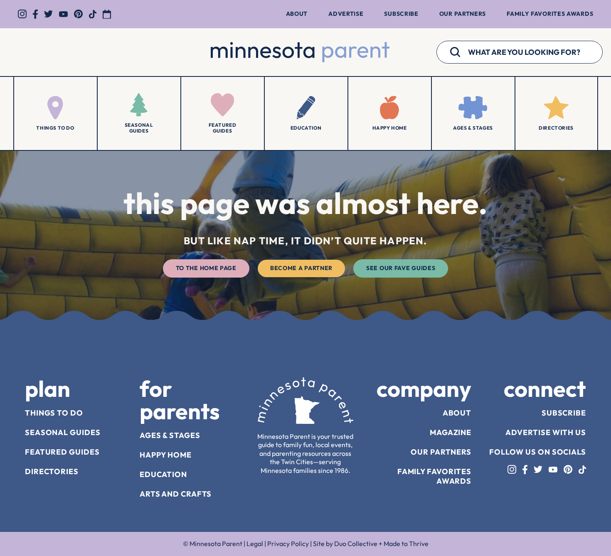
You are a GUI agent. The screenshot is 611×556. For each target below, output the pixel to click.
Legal (254, 543)
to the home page (206, 268)
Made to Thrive (406, 543)
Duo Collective (355, 543)
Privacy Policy (288, 543)
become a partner (301, 268)
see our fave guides (400, 268)
